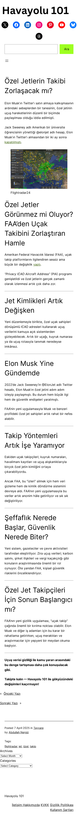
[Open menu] (7, 61)
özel (25, 746)
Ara (66, 49)
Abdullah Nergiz (19, 732)
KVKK (45, 805)
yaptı (37, 264)
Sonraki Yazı (9, 703)
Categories (8, 761)
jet (20, 746)
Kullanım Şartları (61, 810)
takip (33, 746)
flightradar (11, 746)
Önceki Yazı (12, 693)
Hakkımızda (31, 805)
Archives (6, 751)
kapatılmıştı (13, 142)
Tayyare (39, 727)
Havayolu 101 (14, 796)
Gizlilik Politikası (61, 805)
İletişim (17, 805)
